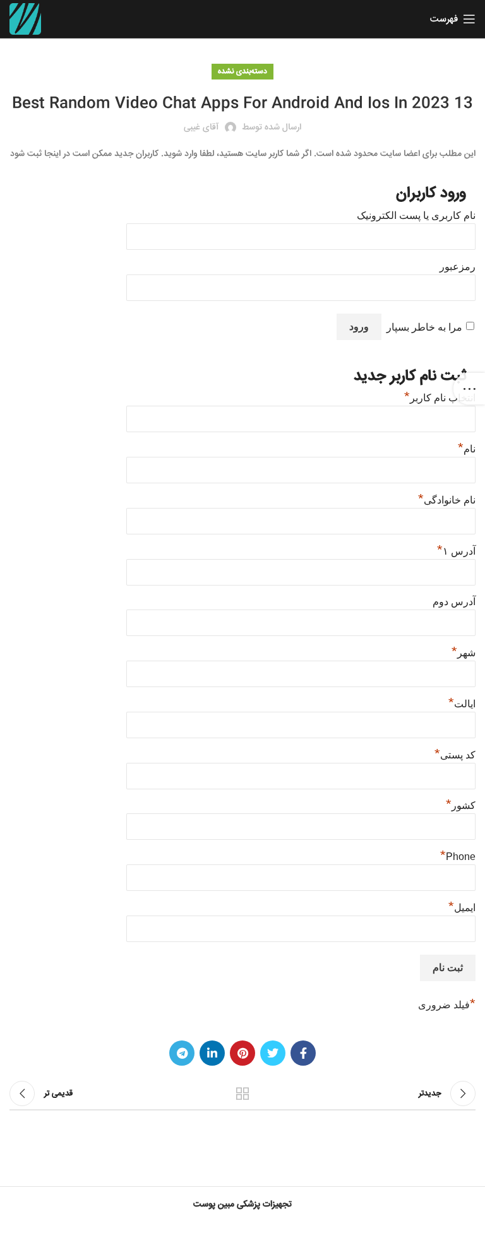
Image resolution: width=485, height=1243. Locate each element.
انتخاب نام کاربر (440, 397)
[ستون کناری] (469, 388)
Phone (458, 856)
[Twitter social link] (272, 1053)
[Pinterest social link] (242, 1053)
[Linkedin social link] (212, 1053)
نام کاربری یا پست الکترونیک (416, 215)
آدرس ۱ (456, 551)
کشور (461, 805)
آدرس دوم (454, 601)
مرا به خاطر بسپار (424, 327)
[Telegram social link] (182, 1053)
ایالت (462, 703)
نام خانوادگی (447, 500)
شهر (464, 652)
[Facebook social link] (303, 1053)
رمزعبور (458, 266)
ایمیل (462, 907)
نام (467, 449)
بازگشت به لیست (242, 1093)
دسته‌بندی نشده (242, 72)
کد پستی (455, 755)
